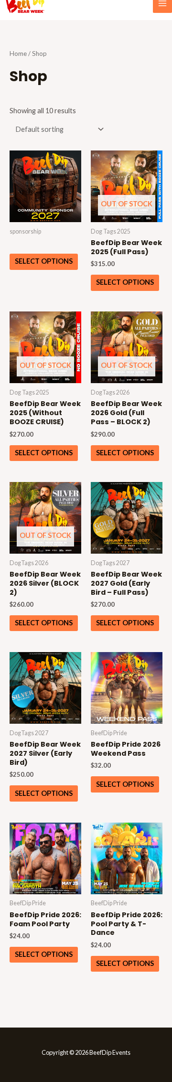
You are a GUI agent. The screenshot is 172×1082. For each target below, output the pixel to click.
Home (18, 53)
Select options (44, 261)
